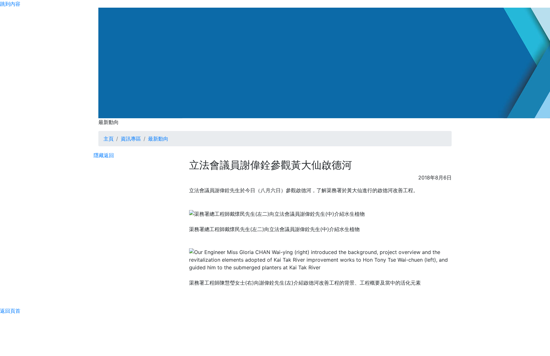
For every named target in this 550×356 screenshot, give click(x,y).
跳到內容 (10, 4)
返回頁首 (10, 311)
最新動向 (158, 138)
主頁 (108, 138)
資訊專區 (131, 138)
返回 (109, 155)
